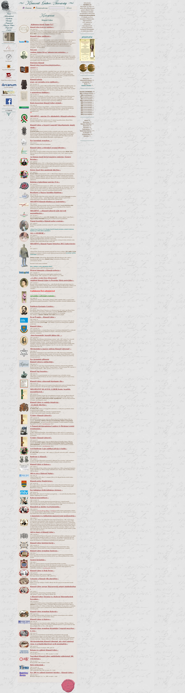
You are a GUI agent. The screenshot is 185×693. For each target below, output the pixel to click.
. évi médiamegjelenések (86, 93)
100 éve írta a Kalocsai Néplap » (42, 473)
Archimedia (53, 510)
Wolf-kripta (86, 136)
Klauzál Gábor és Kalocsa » (40, 464)
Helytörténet (86, 127)
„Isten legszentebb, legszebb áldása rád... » (46, 335)
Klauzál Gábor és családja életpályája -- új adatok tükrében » (44, 403)
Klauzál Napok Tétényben (86, 130)
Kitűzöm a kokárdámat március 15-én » (45, 182)
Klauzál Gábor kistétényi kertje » (42, 543)
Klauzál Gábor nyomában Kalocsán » (44, 611)
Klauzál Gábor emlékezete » (40, 36)
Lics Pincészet (86, 132)
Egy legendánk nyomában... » (41, 140)
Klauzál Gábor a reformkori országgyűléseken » (48, 147)
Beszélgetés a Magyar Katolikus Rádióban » (46, 192)
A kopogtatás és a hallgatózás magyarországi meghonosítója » (53, 516)
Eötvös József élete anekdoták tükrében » (45, 170)
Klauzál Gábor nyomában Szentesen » (44, 550)
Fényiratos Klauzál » (45, 65)
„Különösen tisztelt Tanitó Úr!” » (42, 25)
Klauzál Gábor (86, 78)
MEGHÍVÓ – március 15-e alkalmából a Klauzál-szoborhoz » (53, 116)
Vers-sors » (49, 50)
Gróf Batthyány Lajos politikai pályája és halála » (48, 448)
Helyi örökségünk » (37, 665)
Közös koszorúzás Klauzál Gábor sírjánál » (46, 103)
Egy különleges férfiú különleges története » (46, 490)
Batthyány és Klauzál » (38, 456)
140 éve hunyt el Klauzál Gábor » (42, 532)
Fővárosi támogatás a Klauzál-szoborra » (45, 270)
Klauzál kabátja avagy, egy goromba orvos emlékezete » (44, 80)
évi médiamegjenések (86, 96)
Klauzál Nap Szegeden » (39, 371)
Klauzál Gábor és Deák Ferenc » (42, 570)
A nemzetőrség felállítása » (40, 92)
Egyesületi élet (86, 82)
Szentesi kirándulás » (38, 559)
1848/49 (86, 120)
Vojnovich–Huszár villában (43, 510)
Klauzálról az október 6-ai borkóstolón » (45, 506)
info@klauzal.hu (46, 423)
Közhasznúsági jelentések (86, 80)
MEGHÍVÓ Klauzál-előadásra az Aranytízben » (48, 201)
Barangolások (86, 122)
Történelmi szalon (86, 134)
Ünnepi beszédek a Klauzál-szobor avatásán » (47, 221)
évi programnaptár (86, 98)
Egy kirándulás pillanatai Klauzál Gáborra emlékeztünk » (42, 360)
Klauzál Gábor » (36, 326)
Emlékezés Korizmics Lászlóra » (42, 306)
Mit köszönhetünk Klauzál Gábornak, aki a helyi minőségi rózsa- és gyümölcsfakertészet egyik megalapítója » (52, 642)
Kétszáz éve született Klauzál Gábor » (44, 650)
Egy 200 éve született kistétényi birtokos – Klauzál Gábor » (52, 672)
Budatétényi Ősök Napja (86, 123)
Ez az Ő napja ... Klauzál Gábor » (43, 317)
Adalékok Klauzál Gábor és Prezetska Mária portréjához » (52, 279)
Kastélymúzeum (86, 129)
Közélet (85, 83)
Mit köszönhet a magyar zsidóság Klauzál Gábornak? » (50, 349)
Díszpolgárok (86, 125)
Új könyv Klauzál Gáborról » (41, 415)
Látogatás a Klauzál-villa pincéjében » (44, 578)
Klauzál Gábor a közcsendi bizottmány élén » (47, 381)
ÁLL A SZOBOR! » (37, 233)
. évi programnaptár (86, 95)
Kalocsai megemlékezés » (39, 497)
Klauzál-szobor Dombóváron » (41, 481)
